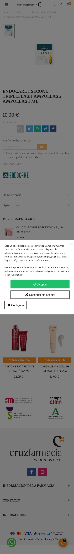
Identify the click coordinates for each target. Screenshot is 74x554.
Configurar (17, 305)
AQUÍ (16, 260)
